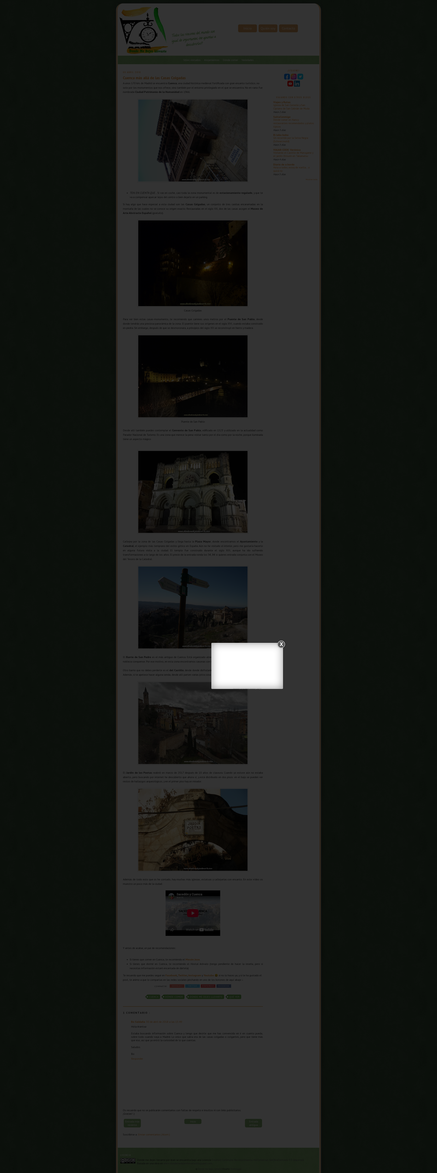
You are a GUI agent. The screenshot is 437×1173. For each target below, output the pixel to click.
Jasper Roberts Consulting (248, 688)
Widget (259, 688)
